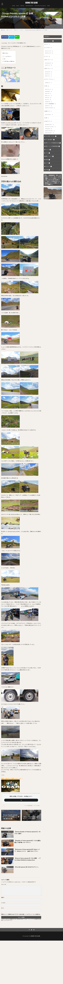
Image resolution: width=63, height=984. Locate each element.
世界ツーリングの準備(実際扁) (52, 146)
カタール (49, 101)
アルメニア (50, 53)
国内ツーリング (49, 156)
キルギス (21, 30)
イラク (49, 97)
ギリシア (49, 65)
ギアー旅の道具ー (49, 139)
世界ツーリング (9, 30)
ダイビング (48, 166)
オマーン (49, 105)
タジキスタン (50, 132)
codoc (38, 805)
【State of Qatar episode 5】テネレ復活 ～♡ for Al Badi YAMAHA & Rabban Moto (27, 859)
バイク (47, 152)
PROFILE (22, 5)
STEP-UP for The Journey (40, 5)
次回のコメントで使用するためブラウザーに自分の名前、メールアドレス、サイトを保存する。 (21, 914)
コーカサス (48, 47)
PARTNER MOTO (29, 5)
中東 (47, 85)
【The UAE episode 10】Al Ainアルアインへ (26, 867)
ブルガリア (50, 63)
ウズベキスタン (51, 130)
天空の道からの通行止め (8, 61)
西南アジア (48, 111)
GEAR (48, 5)
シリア (49, 93)
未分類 (47, 169)
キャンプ (48, 149)
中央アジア (16, 30)
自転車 (47, 159)
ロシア (47, 44)
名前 (2, 897)
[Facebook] (4, 37)
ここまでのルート (7, 56)
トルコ (12, 840)
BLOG (17, 5)
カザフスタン (50, 124)
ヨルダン (49, 91)
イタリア (49, 71)
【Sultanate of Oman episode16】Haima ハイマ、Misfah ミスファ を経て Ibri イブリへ (27, 850)
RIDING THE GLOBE (31, 3)
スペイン (49, 75)
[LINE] (17, 37)
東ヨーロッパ (48, 59)
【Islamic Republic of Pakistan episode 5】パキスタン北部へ (27, 832)
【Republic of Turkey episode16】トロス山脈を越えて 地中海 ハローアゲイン (27, 841)
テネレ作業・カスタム (50, 136)
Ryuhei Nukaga (30, 805)
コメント (3, 884)
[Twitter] (12, 37)
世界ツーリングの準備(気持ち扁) (52, 142)
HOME (13, 5)
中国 (47, 117)
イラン (49, 99)
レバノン (49, 95)
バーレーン (50, 89)
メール (3, 902)
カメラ (47, 162)
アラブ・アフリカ (49, 79)
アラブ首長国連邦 (51, 103)
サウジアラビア (51, 107)
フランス (49, 73)
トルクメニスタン (51, 126)
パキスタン (11, 831)
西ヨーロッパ (48, 68)
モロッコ (49, 82)
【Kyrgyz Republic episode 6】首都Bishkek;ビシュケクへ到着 (36, 30)
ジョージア (50, 50)
